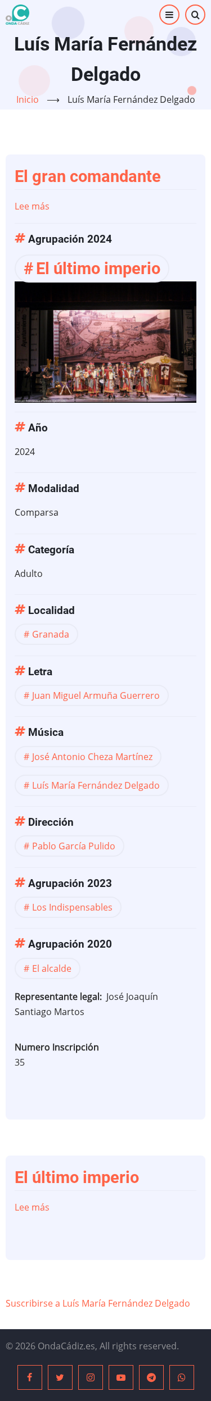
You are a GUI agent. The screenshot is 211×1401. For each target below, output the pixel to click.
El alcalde (51, 968)
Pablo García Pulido (73, 846)
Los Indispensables (72, 907)
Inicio (27, 99)
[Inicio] (17, 14)
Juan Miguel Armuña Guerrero (96, 695)
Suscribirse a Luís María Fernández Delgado (98, 1303)
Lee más (32, 206)
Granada (50, 634)
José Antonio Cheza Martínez (92, 756)
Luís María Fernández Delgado (96, 785)
